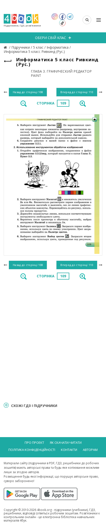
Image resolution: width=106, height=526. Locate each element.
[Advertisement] (53, 340)
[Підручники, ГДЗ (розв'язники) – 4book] (6, 47)
